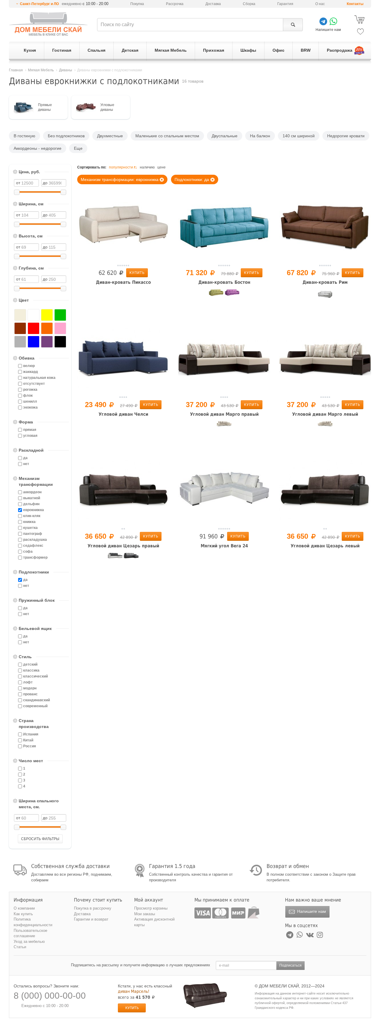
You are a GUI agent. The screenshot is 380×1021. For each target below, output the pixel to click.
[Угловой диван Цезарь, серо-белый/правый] (115, 559)
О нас (320, 4)
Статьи (20, 947)
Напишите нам (311, 911)
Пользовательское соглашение (30, 933)
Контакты (355, 4)
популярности (121, 167)
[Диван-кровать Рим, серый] (325, 296)
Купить (137, 273)
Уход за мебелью (29, 941)
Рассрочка (174, 4)
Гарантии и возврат (91, 919)
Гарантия (285, 4)
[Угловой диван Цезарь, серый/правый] (131, 559)
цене (161, 167)
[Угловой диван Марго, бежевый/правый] (224, 427)
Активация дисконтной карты (154, 922)
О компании (24, 908)
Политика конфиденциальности (33, 922)
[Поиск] (293, 24)
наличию (147, 167)
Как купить (23, 914)
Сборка (249, 4)
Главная (16, 70)
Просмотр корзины (150, 908)
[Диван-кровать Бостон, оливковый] (216, 296)
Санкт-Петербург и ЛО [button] (39, 4)
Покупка (137, 4)
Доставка (213, 4)
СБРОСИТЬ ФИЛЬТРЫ (40, 839)
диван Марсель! (133, 991)
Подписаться (290, 965)
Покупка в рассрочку (92, 908)
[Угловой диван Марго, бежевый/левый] (325, 427)
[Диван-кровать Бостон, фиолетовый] (232, 296)
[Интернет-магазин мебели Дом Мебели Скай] (48, 24)
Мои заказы (144, 914)
